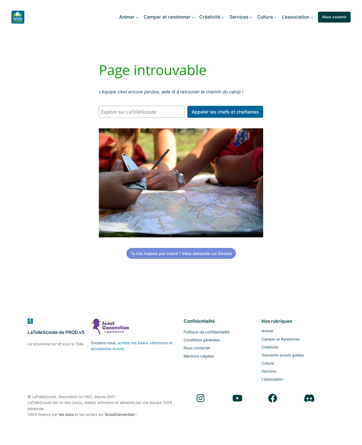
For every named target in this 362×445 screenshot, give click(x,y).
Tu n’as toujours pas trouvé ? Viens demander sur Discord (181, 253)
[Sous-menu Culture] (275, 17)
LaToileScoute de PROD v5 (56, 332)
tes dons (66, 414)
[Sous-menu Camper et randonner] (193, 17)
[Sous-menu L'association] (311, 17)
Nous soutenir (334, 17)
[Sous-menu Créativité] (223, 17)
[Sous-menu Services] (250, 17)
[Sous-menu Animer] (137, 17)
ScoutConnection (119, 414)
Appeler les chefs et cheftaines (225, 112)
